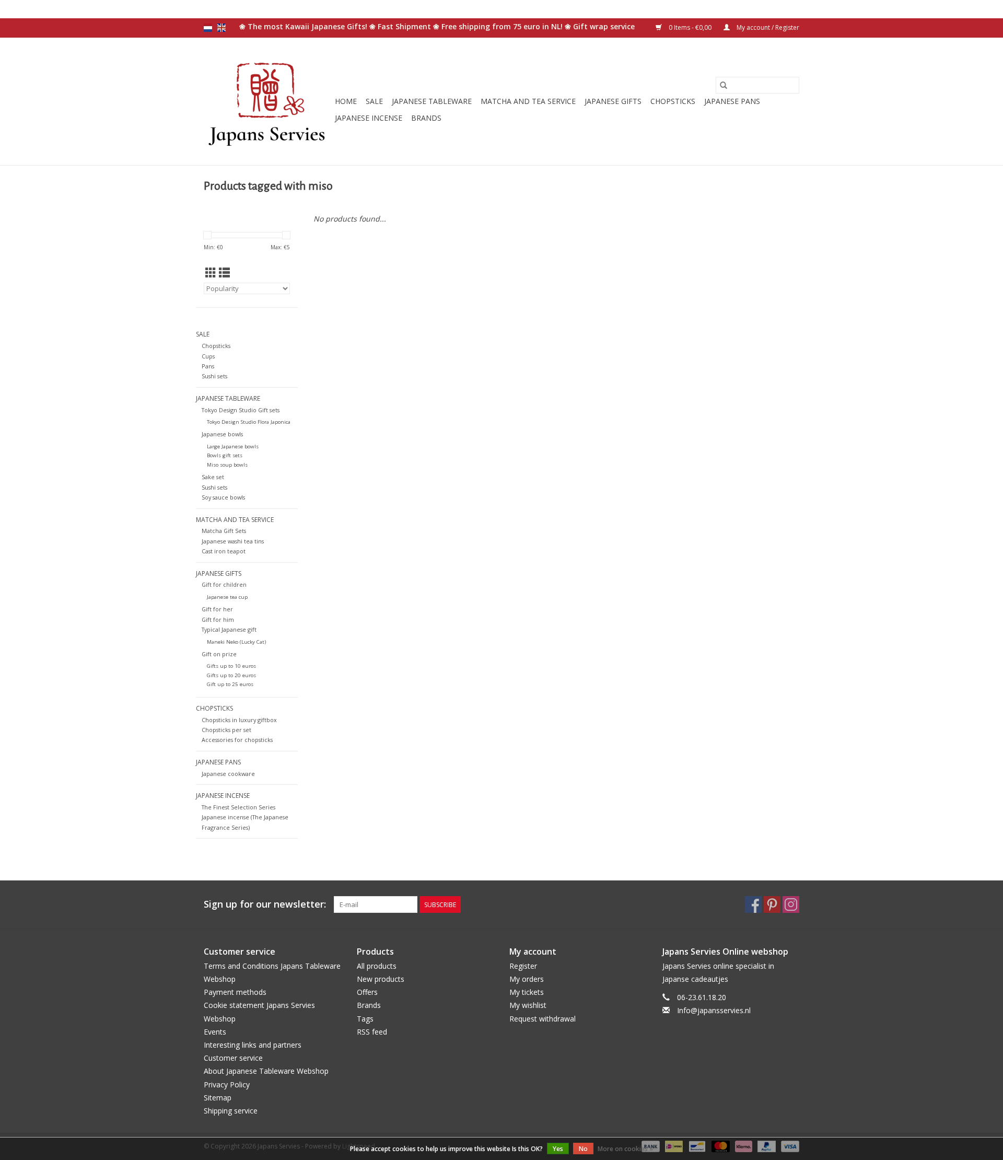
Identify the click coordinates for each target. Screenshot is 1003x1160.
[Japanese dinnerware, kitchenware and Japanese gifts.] (268, 101)
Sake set (213, 477)
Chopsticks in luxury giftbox (239, 720)
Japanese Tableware (432, 101)
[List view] (224, 272)
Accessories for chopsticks (237, 740)
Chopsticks (672, 101)
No (583, 1148)
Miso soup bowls (227, 464)
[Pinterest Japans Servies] (772, 904)
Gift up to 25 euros (230, 684)
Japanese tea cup (227, 597)
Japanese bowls (222, 434)
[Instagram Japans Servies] (791, 904)
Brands (426, 118)
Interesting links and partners (252, 1045)
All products (376, 966)
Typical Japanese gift (229, 629)
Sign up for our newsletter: (265, 904)
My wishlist (527, 1005)
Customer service (233, 1058)
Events (215, 1032)
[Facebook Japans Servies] (753, 904)
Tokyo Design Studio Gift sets (240, 410)
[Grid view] (210, 272)
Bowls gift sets (224, 455)
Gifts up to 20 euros (231, 675)
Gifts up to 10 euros (231, 666)
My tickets (526, 992)
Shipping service (231, 1111)
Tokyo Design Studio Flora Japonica (248, 422)
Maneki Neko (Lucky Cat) (236, 642)
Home (346, 101)
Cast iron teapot (224, 551)
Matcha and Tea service (528, 101)
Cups (208, 356)
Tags (365, 1019)
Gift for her (217, 609)
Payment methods (235, 992)
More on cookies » (625, 1148)
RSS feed (372, 1032)
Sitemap (217, 1098)
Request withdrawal (542, 1019)
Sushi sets (214, 376)
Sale (374, 101)
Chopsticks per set (226, 730)
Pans (208, 366)
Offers (367, 992)
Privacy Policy (227, 1084)
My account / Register (767, 27)
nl (208, 28)
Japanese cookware (228, 774)
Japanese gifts (613, 101)
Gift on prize (219, 654)
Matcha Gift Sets (224, 531)
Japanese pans (732, 101)
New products (380, 979)
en (221, 28)
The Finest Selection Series (238, 807)
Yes (558, 1148)
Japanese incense (368, 118)
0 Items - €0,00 (690, 27)
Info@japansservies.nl (714, 1010)
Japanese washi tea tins (233, 541)
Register (523, 966)
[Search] (723, 85)
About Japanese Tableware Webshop (266, 1071)
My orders (526, 979)
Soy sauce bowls (223, 497)
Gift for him (218, 619)
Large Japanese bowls (233, 446)
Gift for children (224, 584)
